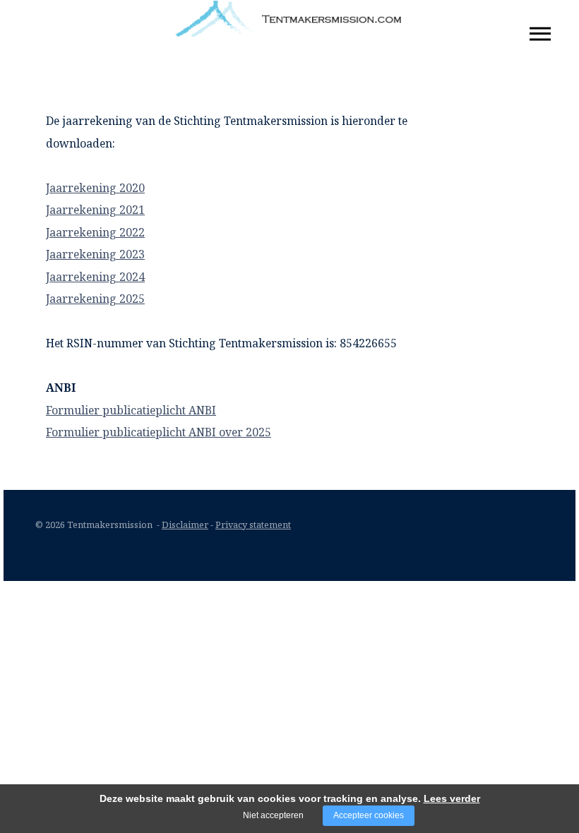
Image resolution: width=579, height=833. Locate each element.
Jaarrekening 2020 (95, 188)
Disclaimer (185, 524)
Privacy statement (253, 524)
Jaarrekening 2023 (95, 254)
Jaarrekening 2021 (95, 209)
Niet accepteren (273, 815)
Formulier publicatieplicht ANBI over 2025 (158, 432)
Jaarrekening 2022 (95, 232)
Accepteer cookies (368, 815)
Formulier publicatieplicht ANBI (131, 410)
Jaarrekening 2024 (95, 276)
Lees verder (452, 798)
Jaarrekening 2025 (95, 298)
